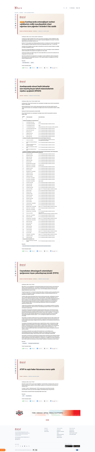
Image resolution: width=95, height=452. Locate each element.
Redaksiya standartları (60, 434)
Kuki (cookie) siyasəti (72, 434)
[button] (16, 15)
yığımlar (32, 62)
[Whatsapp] (16, 446)
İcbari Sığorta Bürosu (26, 62)
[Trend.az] (18, 8)
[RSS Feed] (29, 446)
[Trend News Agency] (18, 429)
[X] (20, 446)
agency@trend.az (17, 439)
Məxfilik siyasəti (71, 431)
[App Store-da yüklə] (69, 446)
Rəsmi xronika (46, 431)
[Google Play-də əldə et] (76, 446)
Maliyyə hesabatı (59, 437)
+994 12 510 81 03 (17, 438)
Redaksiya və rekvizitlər (60, 431)
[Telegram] (25, 446)
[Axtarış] (64, 8)
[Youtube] (22, 446)
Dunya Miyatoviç (28, 395)
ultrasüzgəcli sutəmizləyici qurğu (33, 343)
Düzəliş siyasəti (59, 435)
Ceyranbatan (25, 343)
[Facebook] (18, 446)
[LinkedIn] (27, 446)
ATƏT (23, 395)
